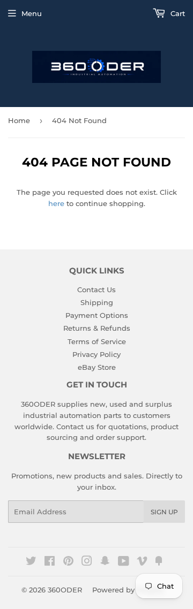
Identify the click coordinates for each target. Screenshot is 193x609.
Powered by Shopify (128, 589)
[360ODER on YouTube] (123, 562)
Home (19, 120)
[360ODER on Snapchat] (105, 562)
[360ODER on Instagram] (86, 562)
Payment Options (96, 315)
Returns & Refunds (96, 328)
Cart (176, 13)
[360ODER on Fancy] (158, 562)
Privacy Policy (96, 354)
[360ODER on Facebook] (49, 562)
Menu (31, 13)
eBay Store (97, 367)
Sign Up (164, 512)
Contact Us (96, 289)
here (56, 203)
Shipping (96, 302)
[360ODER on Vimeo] (142, 562)
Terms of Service (97, 341)
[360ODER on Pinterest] (68, 562)
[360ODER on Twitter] (31, 562)
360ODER (65, 589)
